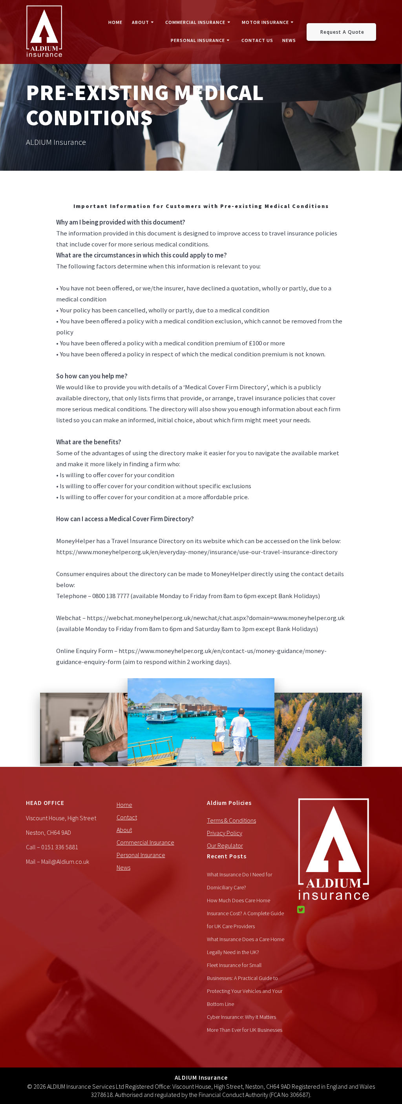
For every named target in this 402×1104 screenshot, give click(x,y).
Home (115, 22)
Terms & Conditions (231, 820)
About (140, 22)
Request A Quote (342, 32)
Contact (127, 817)
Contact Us (257, 40)
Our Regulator (225, 845)
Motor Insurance (265, 22)
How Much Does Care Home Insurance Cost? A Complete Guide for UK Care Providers (245, 913)
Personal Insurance (198, 40)
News (289, 40)
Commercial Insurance (195, 22)
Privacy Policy (224, 833)
